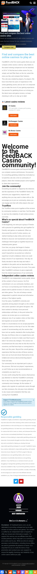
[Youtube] (21, 481)
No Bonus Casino (15, 131)
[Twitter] (16, 481)
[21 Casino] (4, 109)
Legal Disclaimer (16, 565)
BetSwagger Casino (16, 121)
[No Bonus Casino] (4, 134)
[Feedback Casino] (10, 2)
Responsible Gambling (28, 563)
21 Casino (12, 106)
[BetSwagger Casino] (4, 125)
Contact (23, 565)
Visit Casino (13, 115)
